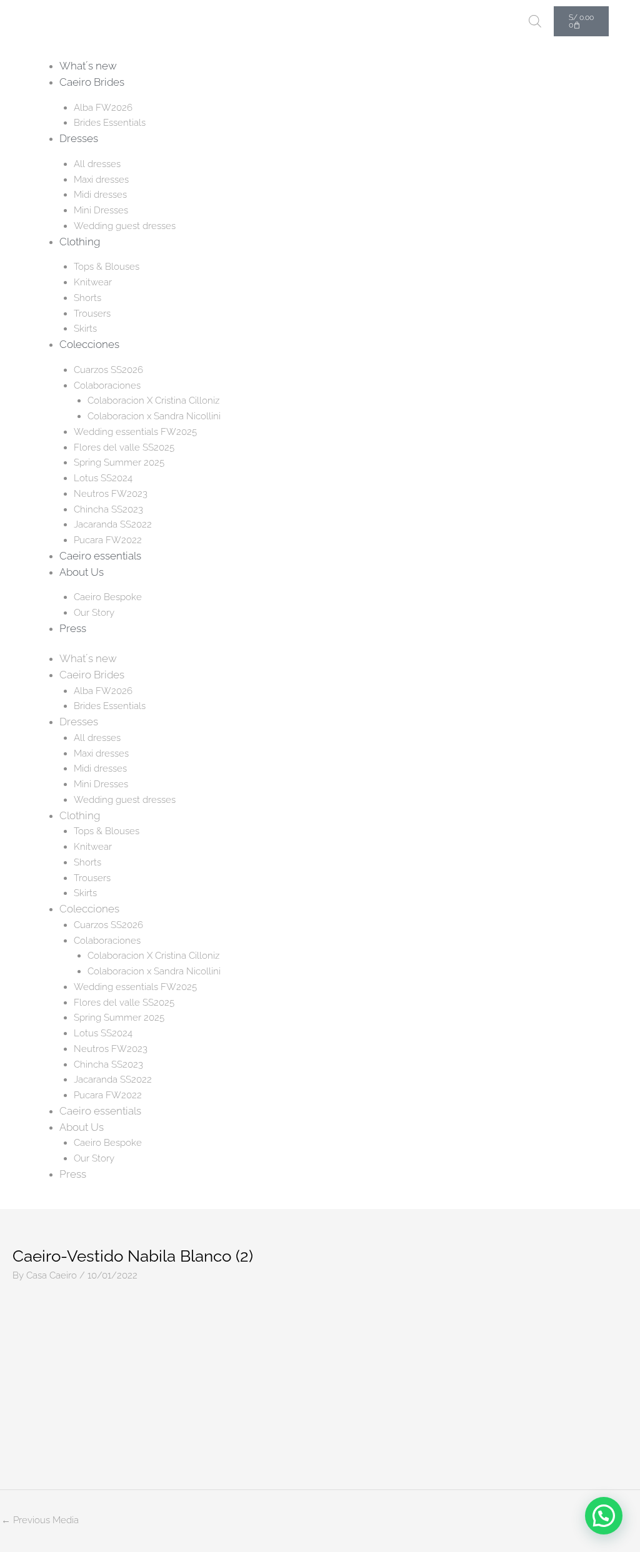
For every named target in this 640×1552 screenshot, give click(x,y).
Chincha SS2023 (108, 509)
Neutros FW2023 (111, 493)
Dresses (78, 138)
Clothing (79, 241)
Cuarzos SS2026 (108, 369)
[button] (603, 1515)
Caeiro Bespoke (108, 597)
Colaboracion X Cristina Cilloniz (153, 400)
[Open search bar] (535, 21)
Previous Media (40, 1520)
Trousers (92, 313)
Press (72, 628)
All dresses (97, 164)
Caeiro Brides (91, 82)
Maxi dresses (101, 179)
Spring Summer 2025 (119, 462)
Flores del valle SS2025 (124, 447)
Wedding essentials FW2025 (135, 431)
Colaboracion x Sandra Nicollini (154, 416)
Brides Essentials (110, 122)
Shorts (87, 298)
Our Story (94, 612)
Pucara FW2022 (108, 540)
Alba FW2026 (103, 107)
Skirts (85, 328)
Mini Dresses (101, 210)
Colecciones (89, 344)
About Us (81, 572)
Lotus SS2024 (103, 478)
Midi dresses (100, 194)
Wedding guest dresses (125, 226)
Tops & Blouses (106, 266)
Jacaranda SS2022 (113, 524)
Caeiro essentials (100, 555)
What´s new (88, 65)
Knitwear (93, 282)
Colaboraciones (107, 385)
